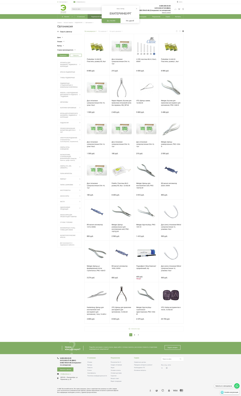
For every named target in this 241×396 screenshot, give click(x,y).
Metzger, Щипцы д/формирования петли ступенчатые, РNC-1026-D (96, 268)
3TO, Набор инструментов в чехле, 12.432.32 (171, 308)
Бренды (89, 365)
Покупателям (115, 358)
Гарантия (113, 376)
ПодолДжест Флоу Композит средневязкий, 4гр (146, 267)
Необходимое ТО (139, 367)
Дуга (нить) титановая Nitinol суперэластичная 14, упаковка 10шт (171, 226)
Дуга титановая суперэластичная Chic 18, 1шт (96, 185)
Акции (112, 367)
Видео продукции (116, 381)
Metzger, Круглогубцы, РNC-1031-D (146, 225)
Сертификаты (91, 373)
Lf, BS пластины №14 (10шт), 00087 (146, 60)
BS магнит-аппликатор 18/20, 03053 (119, 267)
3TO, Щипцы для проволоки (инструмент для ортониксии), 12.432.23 (121, 309)
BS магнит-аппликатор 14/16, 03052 (95, 225)
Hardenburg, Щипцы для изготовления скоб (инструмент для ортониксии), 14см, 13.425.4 (96, 310)
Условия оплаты (116, 370)
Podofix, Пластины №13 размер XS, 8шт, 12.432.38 (121, 184)
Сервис (136, 358)
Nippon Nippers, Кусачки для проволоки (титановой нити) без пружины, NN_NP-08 (121, 102)
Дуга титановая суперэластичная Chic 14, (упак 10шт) (96, 144)
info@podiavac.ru (80, 2)
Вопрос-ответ (115, 378)
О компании (91, 358)
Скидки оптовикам (116, 365)
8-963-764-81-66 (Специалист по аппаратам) (154, 10)
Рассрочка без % (116, 362)
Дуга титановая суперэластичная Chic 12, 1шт (145, 144)
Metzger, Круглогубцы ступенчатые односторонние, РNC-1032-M (145, 310)
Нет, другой (130, 21)
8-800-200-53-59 (165, 6)
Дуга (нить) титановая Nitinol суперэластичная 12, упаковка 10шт (171, 268)
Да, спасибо (111, 21)
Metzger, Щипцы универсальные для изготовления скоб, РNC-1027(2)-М (120, 227)
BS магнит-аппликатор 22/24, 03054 (169, 184)
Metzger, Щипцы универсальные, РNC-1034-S (170, 144)
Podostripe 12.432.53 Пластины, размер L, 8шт (170, 60)
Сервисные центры (140, 362)
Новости (89, 367)
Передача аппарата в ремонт (143, 365)
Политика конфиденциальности (97, 376)
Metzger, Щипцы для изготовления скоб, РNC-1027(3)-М (145, 185)
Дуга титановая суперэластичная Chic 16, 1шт (121, 144)
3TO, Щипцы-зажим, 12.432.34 (143, 101)
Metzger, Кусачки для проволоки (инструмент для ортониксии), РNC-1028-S (170, 102)
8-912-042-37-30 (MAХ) (163, 8)
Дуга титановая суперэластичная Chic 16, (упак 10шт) (96, 102)
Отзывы (89, 362)
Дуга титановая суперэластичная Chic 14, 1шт (121, 61)
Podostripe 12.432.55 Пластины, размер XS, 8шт (96, 60)
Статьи (89, 370)
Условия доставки (116, 373)
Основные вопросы (140, 370)
